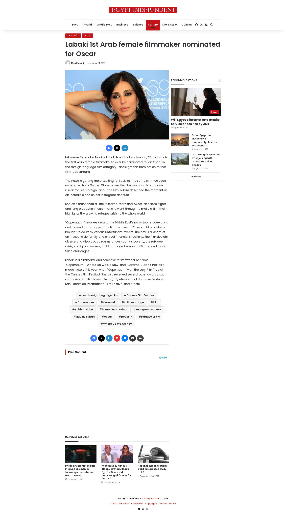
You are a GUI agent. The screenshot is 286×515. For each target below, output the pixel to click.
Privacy (163, 503)
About (113, 503)
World (88, 24)
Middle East (104, 24)
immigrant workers (149, 309)
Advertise (124, 503)
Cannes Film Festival (140, 295)
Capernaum (85, 302)
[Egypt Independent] (143, 10)
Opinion (186, 24)
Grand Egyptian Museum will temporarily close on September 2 (204, 140)
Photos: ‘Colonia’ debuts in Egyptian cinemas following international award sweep (80, 470)
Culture (153, 24)
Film (155, 302)
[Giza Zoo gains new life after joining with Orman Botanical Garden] (180, 159)
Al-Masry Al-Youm (150, 498)
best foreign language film (99, 295)
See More (196, 176)
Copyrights (151, 503)
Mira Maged (77, 63)
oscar (108, 317)
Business (122, 24)
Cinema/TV (73, 35)
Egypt (76, 24)
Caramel (109, 302)
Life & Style (169, 24)
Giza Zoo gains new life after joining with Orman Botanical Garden (206, 160)
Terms (172, 503)
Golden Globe (83, 309)
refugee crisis (150, 317)
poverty (126, 317)
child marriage (134, 302)
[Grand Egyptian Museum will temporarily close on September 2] (180, 140)
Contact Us (137, 503)
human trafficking (114, 309)
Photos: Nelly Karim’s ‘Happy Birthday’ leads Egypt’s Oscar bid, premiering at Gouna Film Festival (116, 472)
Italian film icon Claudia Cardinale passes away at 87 (152, 469)
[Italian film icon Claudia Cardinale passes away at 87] (153, 454)
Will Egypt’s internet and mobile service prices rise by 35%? (195, 122)
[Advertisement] (117, 395)
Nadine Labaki (85, 317)
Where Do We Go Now (118, 324)
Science (138, 24)
